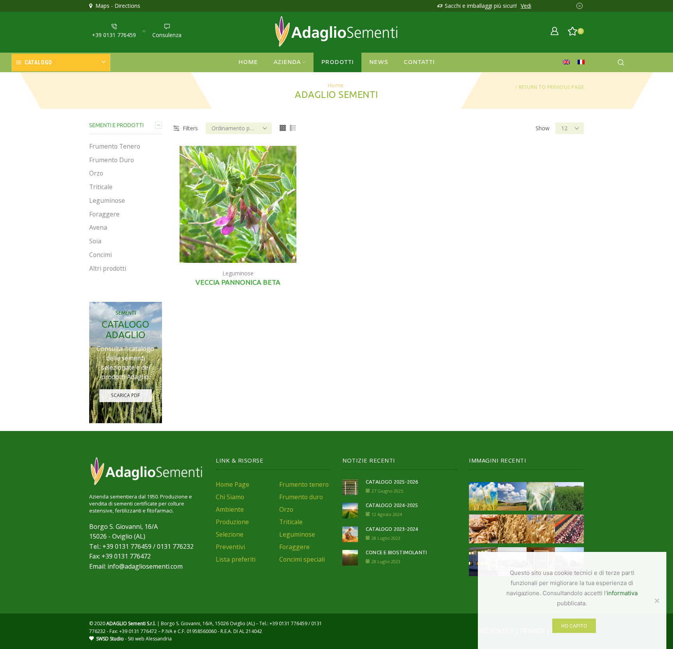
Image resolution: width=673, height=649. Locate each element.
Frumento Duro (111, 160)
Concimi (100, 254)
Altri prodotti (107, 268)
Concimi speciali (302, 559)
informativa (622, 593)
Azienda (287, 62)
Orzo (96, 173)
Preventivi (230, 547)
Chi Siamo (230, 497)
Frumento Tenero (114, 146)
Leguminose (238, 273)
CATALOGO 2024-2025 (392, 505)
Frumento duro (301, 497)
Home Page (232, 484)
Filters (190, 128)
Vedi (526, 5)
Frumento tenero (304, 484)
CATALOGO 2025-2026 (392, 481)
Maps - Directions (116, 5)
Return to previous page (551, 87)
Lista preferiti (235, 559)
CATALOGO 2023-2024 (392, 529)
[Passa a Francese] (583, 62)
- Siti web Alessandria (134, 638)
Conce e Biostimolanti (396, 552)
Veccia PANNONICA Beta (238, 282)
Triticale (101, 187)
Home (248, 62)
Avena (98, 227)
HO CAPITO (574, 626)
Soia (95, 241)
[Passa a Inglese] (568, 62)
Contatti (419, 62)
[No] (657, 601)
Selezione (229, 534)
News (378, 62)
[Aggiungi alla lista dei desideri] (287, 246)
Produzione (232, 522)
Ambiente (230, 509)
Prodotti (337, 62)
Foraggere (104, 214)
